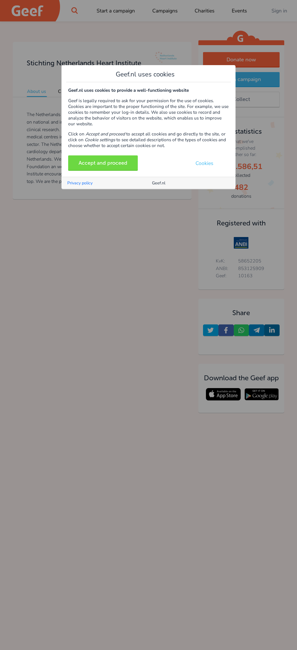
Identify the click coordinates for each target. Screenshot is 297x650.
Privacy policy (80, 183)
